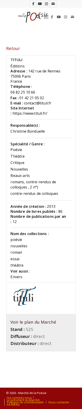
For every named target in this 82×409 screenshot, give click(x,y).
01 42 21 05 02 (31, 97)
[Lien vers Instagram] (46, 3)
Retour (13, 48)
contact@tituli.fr (38, 103)
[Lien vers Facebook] (33, 3)
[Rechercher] (36, 17)
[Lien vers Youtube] (40, 3)
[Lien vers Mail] (53, 3)
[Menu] (46, 16)
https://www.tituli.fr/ (30, 113)
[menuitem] (36, 17)
